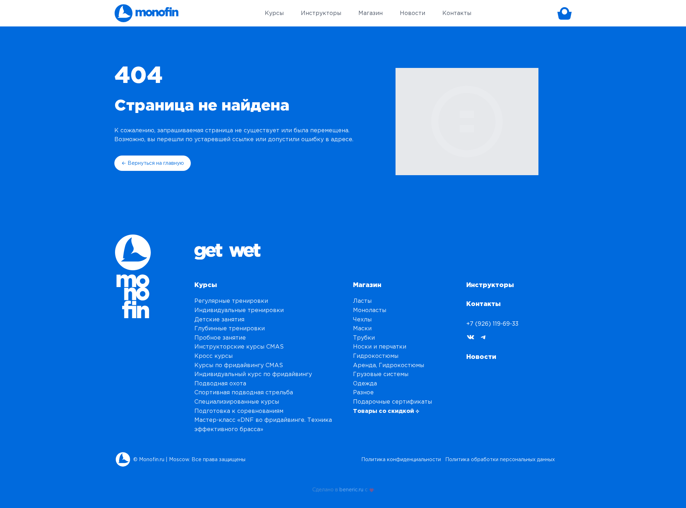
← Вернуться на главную (152, 163)
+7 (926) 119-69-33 (492, 323)
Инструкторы (490, 284)
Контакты (483, 303)
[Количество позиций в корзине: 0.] (564, 13)
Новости (481, 356)
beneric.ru (351, 488)
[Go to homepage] (146, 13)
